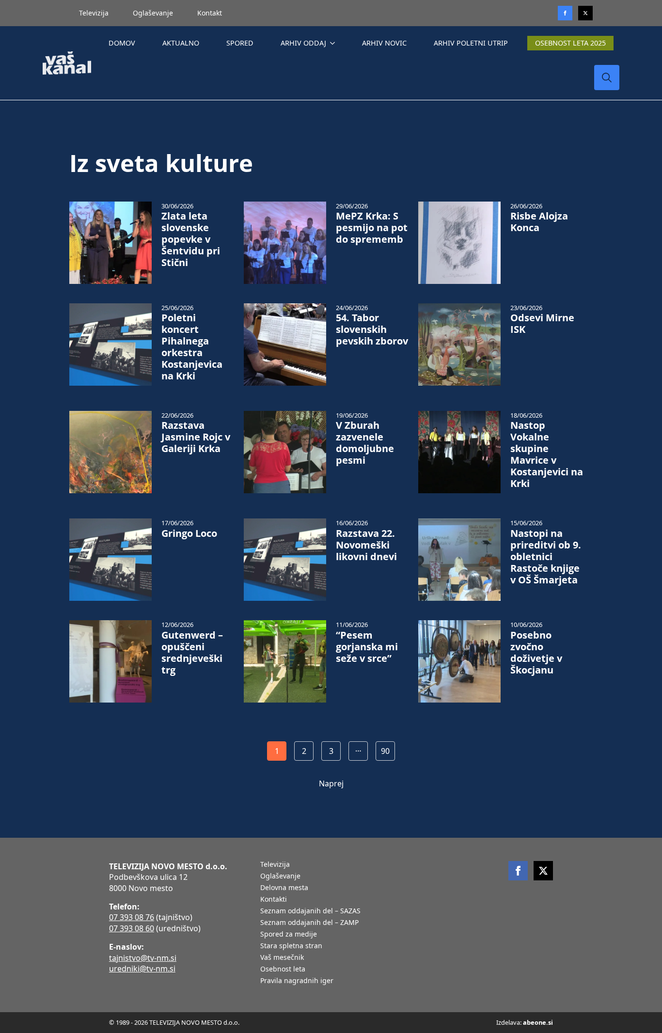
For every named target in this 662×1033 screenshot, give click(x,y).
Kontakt (209, 12)
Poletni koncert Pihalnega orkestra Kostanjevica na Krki (191, 347)
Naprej (331, 783)
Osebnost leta (282, 969)
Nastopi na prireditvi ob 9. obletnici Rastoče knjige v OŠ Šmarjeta (545, 557)
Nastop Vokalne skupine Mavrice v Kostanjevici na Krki (546, 454)
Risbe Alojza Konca (539, 222)
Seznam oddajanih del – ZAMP (309, 923)
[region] (126, 957)
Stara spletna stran (291, 946)
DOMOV (122, 42)
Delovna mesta (284, 888)
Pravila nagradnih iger (296, 981)
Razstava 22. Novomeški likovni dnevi (366, 545)
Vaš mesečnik (282, 958)
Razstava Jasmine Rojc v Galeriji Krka (195, 437)
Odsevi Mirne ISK (542, 323)
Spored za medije (288, 935)
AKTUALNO (180, 42)
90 (385, 751)
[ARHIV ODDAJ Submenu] (334, 43)
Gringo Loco (189, 533)
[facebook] (518, 870)
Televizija (94, 12)
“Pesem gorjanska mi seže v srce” (367, 646)
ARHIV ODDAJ (303, 42)
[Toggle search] (606, 77)
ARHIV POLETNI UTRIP (471, 42)
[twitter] (585, 13)
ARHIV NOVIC (384, 42)
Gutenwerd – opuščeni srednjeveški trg (192, 652)
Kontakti (273, 900)
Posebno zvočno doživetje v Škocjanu (536, 652)
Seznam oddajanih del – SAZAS (310, 911)
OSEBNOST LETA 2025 (570, 42)
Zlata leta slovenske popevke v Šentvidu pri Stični (190, 239)
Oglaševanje (153, 12)
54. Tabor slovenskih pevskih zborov (372, 329)
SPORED (239, 42)
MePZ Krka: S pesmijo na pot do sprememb (372, 227)
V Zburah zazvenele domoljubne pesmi (365, 443)
